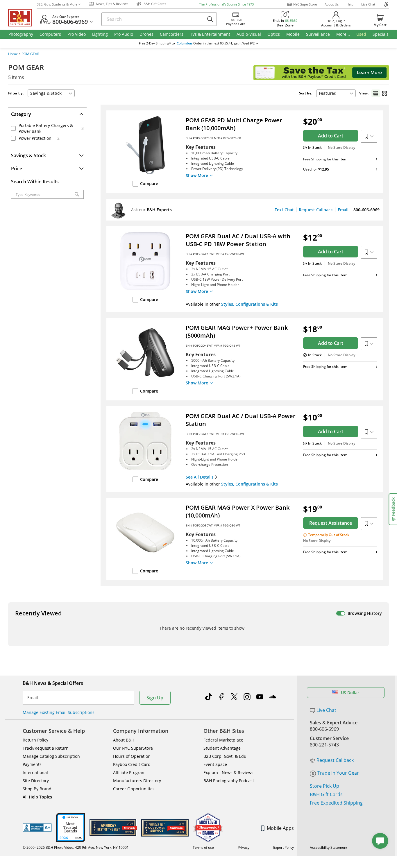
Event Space (215, 764)
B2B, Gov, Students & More (57, 4)
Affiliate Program (129, 772)
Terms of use (203, 847)
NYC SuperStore (305, 4)
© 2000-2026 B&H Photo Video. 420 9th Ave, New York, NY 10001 (76, 847)
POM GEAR (30, 54)
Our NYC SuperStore (133, 748)
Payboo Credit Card (132, 764)
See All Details (200, 477)
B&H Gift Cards (326, 794)
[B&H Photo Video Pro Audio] (22, 17)
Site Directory (36, 780)
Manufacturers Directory (137, 780)
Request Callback (316, 209)
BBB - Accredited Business (37, 827)
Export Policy (283, 847)
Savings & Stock (46, 93)
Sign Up (154, 697)
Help (349, 4)
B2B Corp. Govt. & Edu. (225, 756)
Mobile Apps (280, 828)
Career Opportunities (134, 788)
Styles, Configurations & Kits (249, 304)
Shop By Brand (37, 788)
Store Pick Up (324, 786)
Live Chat (368, 4)
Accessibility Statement (328, 847)
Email (343, 209)
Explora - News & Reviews (228, 772)
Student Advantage (222, 748)
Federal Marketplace (223, 740)
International (35, 772)
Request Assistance (330, 523)
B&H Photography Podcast (228, 780)
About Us (332, 4)
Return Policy (35, 740)
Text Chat (284, 209)
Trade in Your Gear (338, 773)
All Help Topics (37, 797)
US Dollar (350, 692)
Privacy (243, 847)
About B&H (123, 740)
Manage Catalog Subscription (51, 756)
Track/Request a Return (46, 748)
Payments (32, 764)
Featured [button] (328, 93)
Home (13, 54)
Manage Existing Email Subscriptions (58, 712)
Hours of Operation (132, 756)
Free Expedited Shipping (336, 803)
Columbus (184, 43)
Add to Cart (330, 135)
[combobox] (336, 93)
